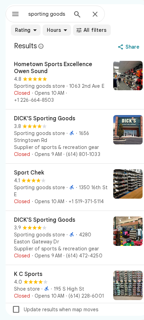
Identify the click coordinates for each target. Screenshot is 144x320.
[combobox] (47, 14)
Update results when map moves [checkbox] (55, 309)
